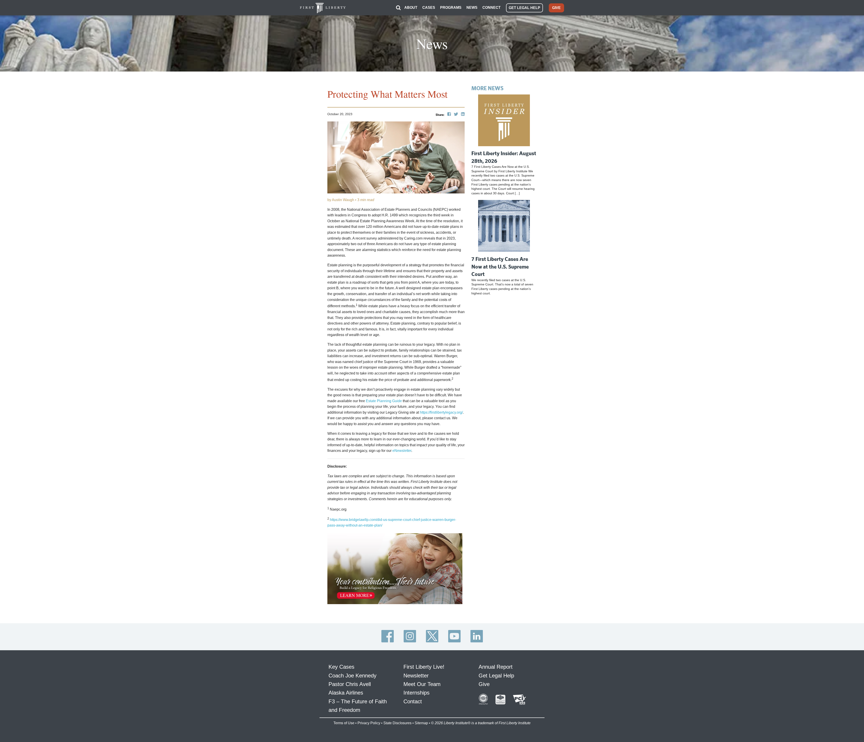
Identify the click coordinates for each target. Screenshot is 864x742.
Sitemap (421, 723)
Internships (416, 693)
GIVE (556, 8)
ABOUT (410, 7)
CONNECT (491, 7)
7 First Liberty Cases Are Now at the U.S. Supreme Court (500, 266)
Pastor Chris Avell (349, 684)
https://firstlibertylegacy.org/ (441, 412)
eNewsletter (401, 451)
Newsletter (416, 676)
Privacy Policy (369, 723)
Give (484, 684)
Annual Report (496, 667)
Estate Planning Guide (384, 401)
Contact (412, 701)
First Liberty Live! (423, 667)
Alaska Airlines (345, 693)
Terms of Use (343, 723)
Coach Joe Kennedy (352, 676)
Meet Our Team (422, 684)
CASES (428, 7)
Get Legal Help (496, 676)
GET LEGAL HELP (524, 8)
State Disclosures (397, 723)
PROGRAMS (450, 7)
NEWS (471, 7)
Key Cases (341, 667)
